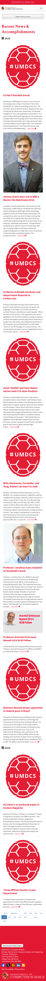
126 (25, 917)
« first (5, 913)
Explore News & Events (23, 17)
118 (25, 913)
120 (35, 913)
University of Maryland (23, 2)
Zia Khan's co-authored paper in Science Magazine (21, 806)
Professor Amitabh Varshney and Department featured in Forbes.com (21, 295)
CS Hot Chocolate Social (16, 95)
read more (31, 128)
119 (30, 913)
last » (5, 921)
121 (41, 913)
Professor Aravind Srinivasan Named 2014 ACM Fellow (19, 638)
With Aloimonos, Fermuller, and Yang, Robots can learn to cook (21, 485)
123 (9, 917)
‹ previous (13, 913)
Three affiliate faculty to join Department (19, 891)
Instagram (13, 965)
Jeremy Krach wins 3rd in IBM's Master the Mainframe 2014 (21, 198)
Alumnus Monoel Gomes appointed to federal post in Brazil (22, 709)
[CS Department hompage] (23, 974)
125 (20, 917)
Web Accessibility (7, 969)
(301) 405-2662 (15, 961)
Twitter (8, 965)
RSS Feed (23, 965)
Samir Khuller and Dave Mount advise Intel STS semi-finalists (20, 389)
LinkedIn (18, 965)
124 (14, 917)
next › (35, 917)
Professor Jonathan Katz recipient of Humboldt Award (22, 569)
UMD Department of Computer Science (18, 8)
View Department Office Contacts (12, 946)
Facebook (3, 965)
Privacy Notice (19, 969)
